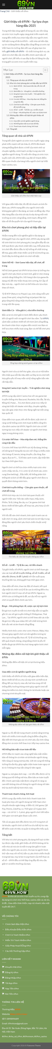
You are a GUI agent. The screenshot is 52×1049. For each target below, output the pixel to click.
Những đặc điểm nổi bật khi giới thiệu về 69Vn (27, 116)
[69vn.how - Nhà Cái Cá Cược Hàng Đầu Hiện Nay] (26, 4)
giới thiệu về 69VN (15, 51)
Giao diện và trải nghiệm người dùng (26, 121)
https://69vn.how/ (18, 1014)
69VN (46, 318)
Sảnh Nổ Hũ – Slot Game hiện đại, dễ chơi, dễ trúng (29, 87)
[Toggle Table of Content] (44, 70)
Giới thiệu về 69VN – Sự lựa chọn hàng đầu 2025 (24, 75)
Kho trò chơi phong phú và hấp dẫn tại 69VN (28, 83)
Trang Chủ (4, 11)
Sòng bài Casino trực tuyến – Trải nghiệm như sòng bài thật (29, 95)
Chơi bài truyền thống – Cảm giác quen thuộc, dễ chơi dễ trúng (29, 106)
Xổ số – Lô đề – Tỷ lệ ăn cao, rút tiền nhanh (28, 110)
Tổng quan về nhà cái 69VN (21, 80)
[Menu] (3, 4)
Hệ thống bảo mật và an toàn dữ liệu (26, 124)
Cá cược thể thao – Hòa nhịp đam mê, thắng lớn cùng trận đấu (30, 100)
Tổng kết (13, 129)
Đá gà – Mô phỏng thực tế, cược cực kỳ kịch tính (30, 112)
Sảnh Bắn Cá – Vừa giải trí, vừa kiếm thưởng (29, 91)
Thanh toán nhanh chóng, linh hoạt (26, 126)
